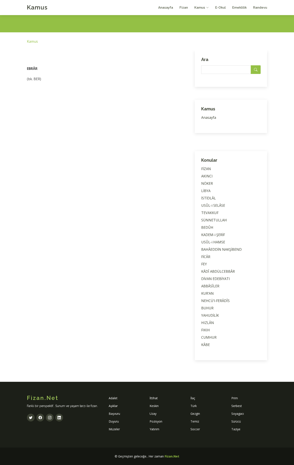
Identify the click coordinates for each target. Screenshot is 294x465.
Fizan (183, 7)
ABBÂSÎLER (210, 286)
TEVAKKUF (209, 212)
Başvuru (114, 414)
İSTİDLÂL (208, 198)
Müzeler (114, 429)
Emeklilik (239, 7)
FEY (204, 264)
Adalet (113, 398)
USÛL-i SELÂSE (213, 205)
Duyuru (114, 421)
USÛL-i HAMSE (213, 242)
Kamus (37, 7)
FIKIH (205, 330)
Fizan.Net (172, 456)
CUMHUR (209, 337)
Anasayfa (165, 7)
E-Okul (220, 7)
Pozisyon (156, 421)
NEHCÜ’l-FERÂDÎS (215, 300)
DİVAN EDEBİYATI (215, 278)
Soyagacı (237, 414)
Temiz (194, 421)
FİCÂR (205, 256)
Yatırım (154, 429)
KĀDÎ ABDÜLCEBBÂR (218, 271)
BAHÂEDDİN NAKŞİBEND (221, 249)
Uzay (153, 414)
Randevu (260, 7)
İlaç (192, 398)
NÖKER (207, 183)
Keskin (154, 406)
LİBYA (205, 190)
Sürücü (236, 421)
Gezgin (195, 414)
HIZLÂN (207, 322)
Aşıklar (113, 406)
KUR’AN (207, 293)
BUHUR (207, 308)
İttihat (154, 398)
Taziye (235, 429)
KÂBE (205, 344)
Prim (234, 398)
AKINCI (207, 176)
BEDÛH (207, 227)
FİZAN (206, 168)
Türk (193, 406)
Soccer (195, 429)
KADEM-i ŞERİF (213, 234)
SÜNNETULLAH (214, 220)
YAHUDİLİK (210, 315)
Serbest (236, 406)
